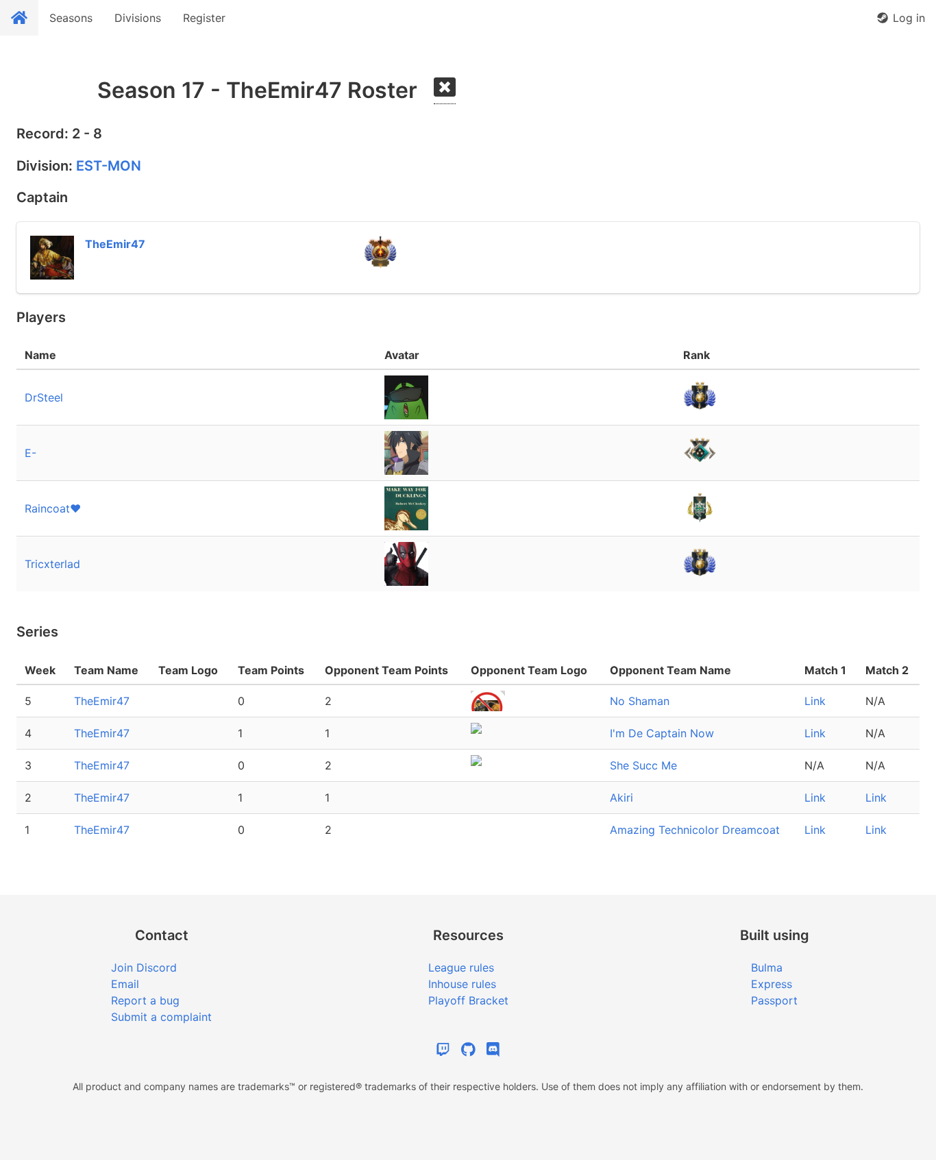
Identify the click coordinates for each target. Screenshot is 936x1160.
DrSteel (44, 397)
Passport (774, 1000)
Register (204, 18)
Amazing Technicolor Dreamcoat (695, 830)
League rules (461, 967)
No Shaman (639, 701)
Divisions (137, 18)
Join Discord (144, 967)
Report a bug (145, 1000)
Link (815, 701)
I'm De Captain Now (662, 733)
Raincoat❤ (53, 508)
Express (771, 984)
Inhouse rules (462, 984)
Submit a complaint (161, 1017)
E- (30, 453)
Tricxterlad (52, 564)
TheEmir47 (102, 701)
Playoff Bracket (468, 1000)
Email (125, 984)
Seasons (71, 18)
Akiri (621, 797)
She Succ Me (643, 765)
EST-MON (108, 166)
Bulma (767, 967)
